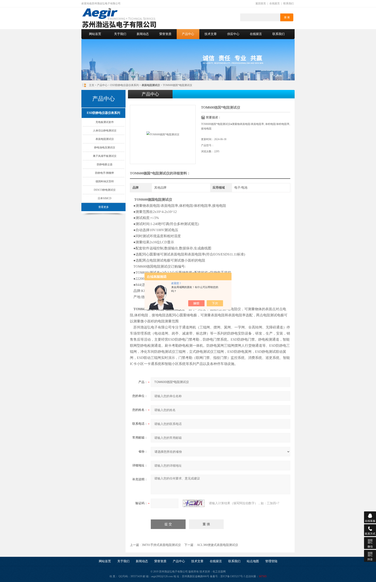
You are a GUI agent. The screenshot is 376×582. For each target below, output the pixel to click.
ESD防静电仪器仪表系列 (124, 85)
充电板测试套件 (105, 122)
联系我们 (288, 3)
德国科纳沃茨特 (105, 181)
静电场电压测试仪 (104, 147)
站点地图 (253, 561)
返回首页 (260, 3)
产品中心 (188, 34)
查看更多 (103, 207)
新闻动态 (143, 34)
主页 (91, 85)
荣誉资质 (165, 34)
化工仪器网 (219, 571)
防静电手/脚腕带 (104, 172)
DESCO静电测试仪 (105, 189)
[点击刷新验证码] (194, 503)
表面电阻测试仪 (105, 139)
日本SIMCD (104, 198)
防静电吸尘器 (104, 164)
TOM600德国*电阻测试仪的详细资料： (160, 173)
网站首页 (95, 34)
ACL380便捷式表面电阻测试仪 (217, 545)
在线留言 (274, 3)
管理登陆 (271, 561)
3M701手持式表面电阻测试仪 (161, 545)
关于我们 (120, 34)
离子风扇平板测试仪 (104, 156)
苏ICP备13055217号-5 (232, 576)
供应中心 (233, 34)
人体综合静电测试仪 (104, 130)
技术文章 (211, 34)
